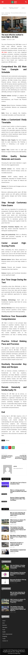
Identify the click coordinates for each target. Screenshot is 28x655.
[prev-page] (2, 505)
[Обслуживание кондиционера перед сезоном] (5, 551)
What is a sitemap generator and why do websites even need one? (18, 491)
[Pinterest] (9, 447)
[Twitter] (6, 447)
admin (4, 39)
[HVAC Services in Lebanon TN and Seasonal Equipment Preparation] (5, 522)
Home (2, 13)
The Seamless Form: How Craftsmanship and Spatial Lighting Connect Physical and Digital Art (18, 529)
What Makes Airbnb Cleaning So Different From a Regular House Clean (18, 537)
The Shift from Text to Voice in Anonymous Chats (18, 483)
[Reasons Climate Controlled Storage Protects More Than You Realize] (5, 499)
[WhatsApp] (13, 447)
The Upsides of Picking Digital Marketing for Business (6, 457)
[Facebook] (2, 447)
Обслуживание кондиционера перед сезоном (18, 550)
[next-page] (5, 505)
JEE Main (7, 440)
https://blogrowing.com (18, 468)
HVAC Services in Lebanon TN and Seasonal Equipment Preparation (17, 521)
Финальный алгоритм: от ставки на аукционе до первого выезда (16, 544)
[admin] (7, 469)
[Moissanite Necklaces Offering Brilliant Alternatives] (5, 581)
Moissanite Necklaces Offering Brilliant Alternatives (18, 580)
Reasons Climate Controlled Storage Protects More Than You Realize (17, 499)
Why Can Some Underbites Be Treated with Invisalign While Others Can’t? (17, 514)
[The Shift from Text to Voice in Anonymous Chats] (5, 484)
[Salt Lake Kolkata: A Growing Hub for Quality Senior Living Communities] (5, 567)
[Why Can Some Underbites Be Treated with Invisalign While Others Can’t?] (5, 514)
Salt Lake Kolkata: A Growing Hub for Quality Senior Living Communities (17, 567)
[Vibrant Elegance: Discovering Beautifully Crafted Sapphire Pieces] (5, 574)
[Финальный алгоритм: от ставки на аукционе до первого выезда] (5, 544)
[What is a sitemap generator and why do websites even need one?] (5, 492)
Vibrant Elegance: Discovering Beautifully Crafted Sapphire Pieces (17, 574)
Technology (7, 13)
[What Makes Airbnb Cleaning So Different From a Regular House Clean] (5, 537)
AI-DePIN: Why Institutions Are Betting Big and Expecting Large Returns (21, 457)
